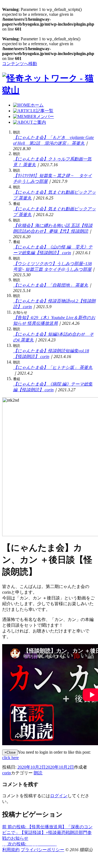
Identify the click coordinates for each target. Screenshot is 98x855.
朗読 (38, 773)
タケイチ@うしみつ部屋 (67, 269)
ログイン (59, 795)
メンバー (45, 116)
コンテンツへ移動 (19, 63)
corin (66, 252)
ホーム (37, 105)
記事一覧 (44, 110)
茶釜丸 (78, 143)
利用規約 (11, 849)
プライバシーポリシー (42, 849)
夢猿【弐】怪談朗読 (68, 231)
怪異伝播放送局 (42, 323)
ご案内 (39, 122)
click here (10, 757)
